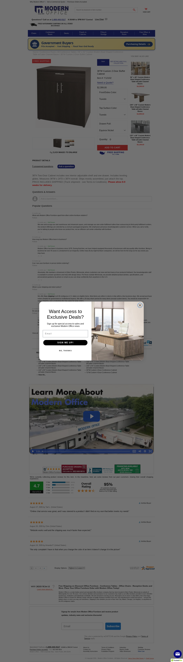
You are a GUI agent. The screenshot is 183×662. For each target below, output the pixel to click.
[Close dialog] (140, 305)
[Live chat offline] (178, 654)
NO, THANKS (65, 351)
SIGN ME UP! (65, 342)
